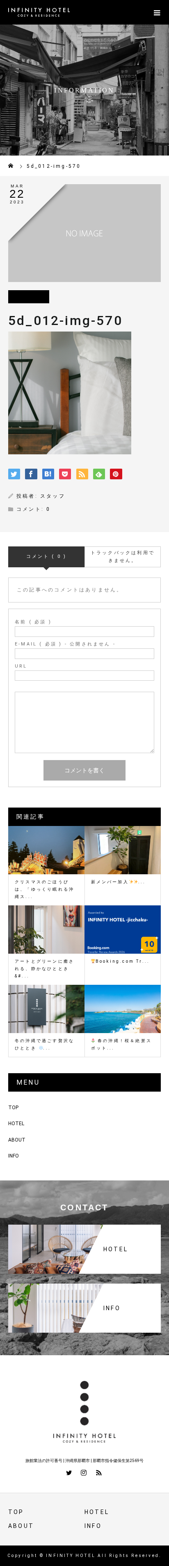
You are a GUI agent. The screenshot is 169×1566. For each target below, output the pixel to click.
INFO (13, 1156)
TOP (13, 1107)
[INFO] (84, 1285)
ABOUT (16, 1140)
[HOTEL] (84, 1226)
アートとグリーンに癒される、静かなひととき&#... (44, 968)
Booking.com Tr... (123, 961)
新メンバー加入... (118, 882)
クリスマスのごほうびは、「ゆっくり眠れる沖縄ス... (44, 889)
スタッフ (52, 496)
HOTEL (16, 1123)
